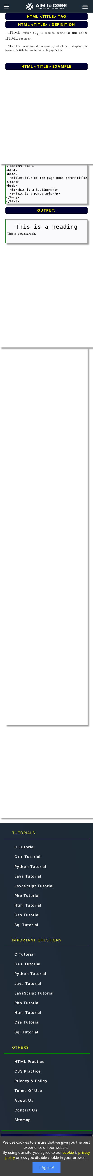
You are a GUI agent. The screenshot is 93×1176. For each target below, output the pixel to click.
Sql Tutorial (26, 925)
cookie (68, 1152)
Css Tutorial (27, 915)
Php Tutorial (27, 895)
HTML (14, 32)
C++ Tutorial (27, 856)
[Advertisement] (46, 117)
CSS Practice (27, 1071)
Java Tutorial (28, 876)
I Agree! (46, 1167)
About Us (24, 1100)
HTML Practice (29, 1061)
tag (36, 32)
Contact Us (26, 1110)
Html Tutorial (28, 905)
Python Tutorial (30, 866)
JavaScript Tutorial (34, 886)
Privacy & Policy (31, 1081)
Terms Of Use (28, 1090)
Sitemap (22, 1120)
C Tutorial (24, 847)
